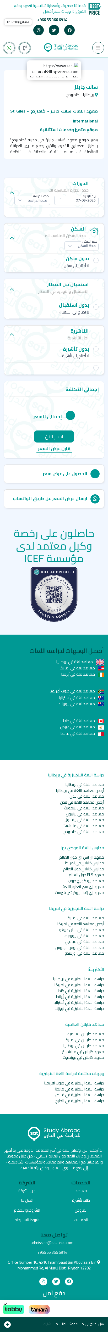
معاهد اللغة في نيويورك (84, 935)
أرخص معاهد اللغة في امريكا (80, 924)
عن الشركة (27, 1190)
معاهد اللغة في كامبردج (83, 831)
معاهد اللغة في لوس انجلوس (79, 947)
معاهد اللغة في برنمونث (84, 808)
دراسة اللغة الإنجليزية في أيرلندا (80, 996)
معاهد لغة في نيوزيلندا (76, 704)
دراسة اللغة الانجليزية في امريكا (79, 985)
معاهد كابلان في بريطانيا (83, 1045)
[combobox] (76, 200)
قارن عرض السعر (54, 449)
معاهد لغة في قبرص (78, 727)
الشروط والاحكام (27, 1210)
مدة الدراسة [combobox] (37, 200)
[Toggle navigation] (98, 48)
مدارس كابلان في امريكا (84, 863)
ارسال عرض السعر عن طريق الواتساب (50, 498)
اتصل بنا (27, 1200)
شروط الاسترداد (27, 1220)
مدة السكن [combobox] (87, 245)
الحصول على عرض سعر (65, 473)
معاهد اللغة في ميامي (84, 941)
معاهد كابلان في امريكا (84, 1040)
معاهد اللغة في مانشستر (83, 826)
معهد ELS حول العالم (86, 874)
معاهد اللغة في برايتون (85, 814)
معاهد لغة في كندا (79, 720)
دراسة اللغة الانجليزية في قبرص (79, 1095)
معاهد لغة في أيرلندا (78, 674)
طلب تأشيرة (81, 1200)
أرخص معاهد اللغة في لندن (82, 802)
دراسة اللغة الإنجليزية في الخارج (79, 1101)
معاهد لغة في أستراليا (77, 697)
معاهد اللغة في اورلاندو (84, 953)
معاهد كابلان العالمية (85, 1034)
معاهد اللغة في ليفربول (84, 820)
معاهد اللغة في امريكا (85, 918)
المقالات (81, 1220)
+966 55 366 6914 (52, 20)
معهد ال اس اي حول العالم (81, 857)
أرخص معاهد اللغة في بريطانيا (80, 790)
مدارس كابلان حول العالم (83, 869)
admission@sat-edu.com (52, 1242)
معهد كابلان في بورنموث (83, 1057)
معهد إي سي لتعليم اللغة (83, 886)
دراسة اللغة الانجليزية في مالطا (79, 1089)
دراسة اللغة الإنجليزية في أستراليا (78, 1002)
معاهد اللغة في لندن (86, 796)
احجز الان (54, 436)
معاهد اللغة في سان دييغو (81, 929)
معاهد (81, 1190)
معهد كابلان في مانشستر (83, 1051)
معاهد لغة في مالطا (78, 733)
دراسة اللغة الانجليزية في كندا (81, 990)
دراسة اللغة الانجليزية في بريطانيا (78, 979)
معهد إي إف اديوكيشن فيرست (79, 892)
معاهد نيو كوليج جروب (86, 881)
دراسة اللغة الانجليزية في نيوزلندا (78, 1008)
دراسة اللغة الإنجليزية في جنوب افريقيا (74, 1083)
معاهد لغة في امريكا (78, 668)
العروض (81, 1210)
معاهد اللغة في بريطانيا (84, 784)
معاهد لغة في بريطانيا (75, 661)
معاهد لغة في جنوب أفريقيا (73, 691)
